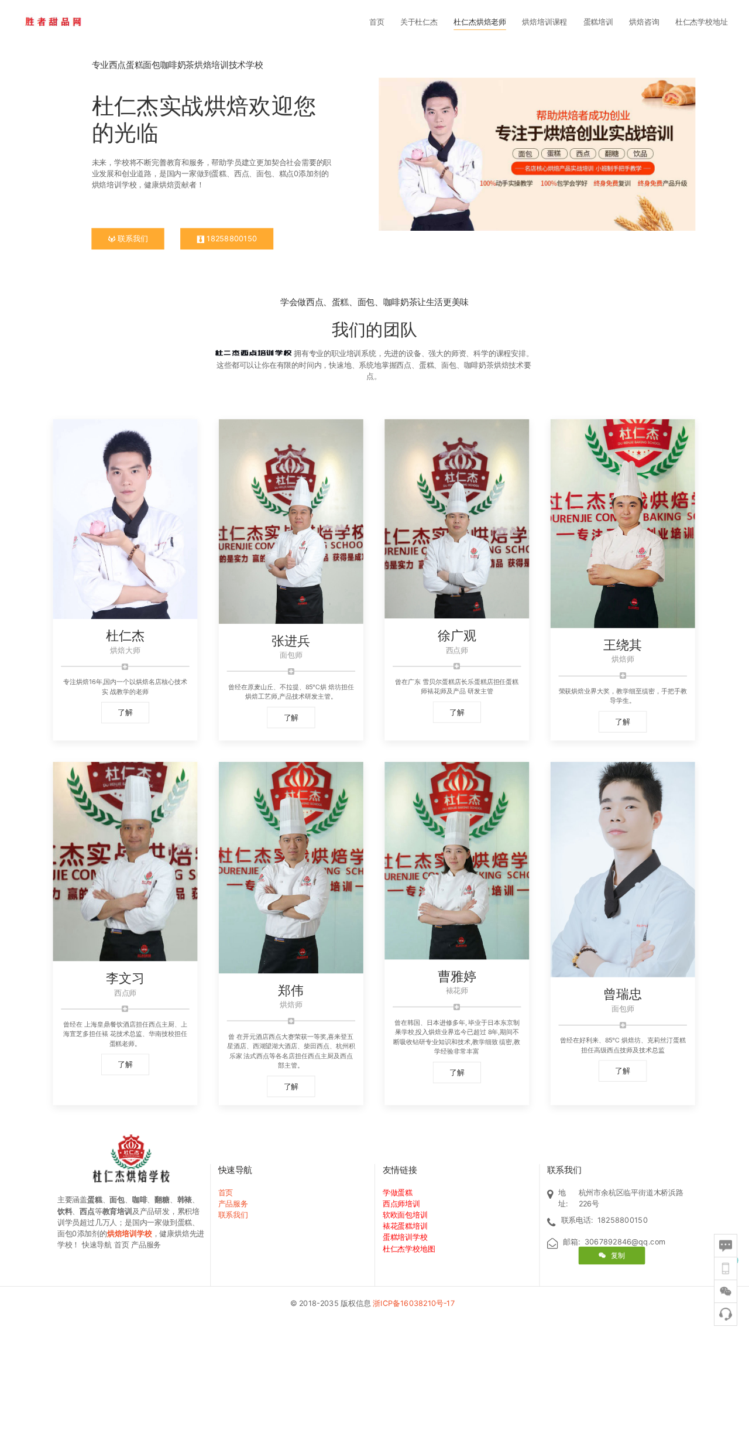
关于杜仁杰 (419, 21)
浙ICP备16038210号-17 (416, 1303)
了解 (125, 712)
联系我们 (132, 239)
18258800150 (230, 239)
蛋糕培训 (598, 21)
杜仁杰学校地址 (701, 21)
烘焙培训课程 (544, 21)
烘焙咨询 (644, 21)
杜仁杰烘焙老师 (479, 21)
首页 (376, 21)
